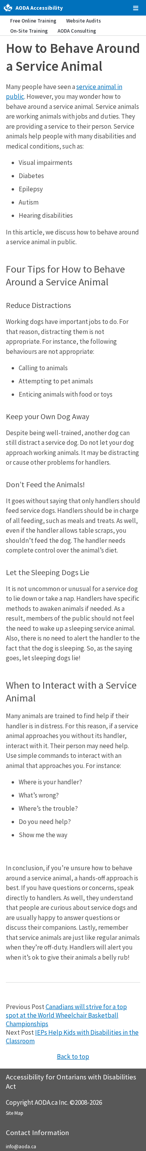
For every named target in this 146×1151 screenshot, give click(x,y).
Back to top (73, 1056)
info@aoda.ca (21, 1146)
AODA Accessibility (39, 7)
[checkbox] (135, 8)
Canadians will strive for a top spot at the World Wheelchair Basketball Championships (66, 1015)
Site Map (14, 1113)
